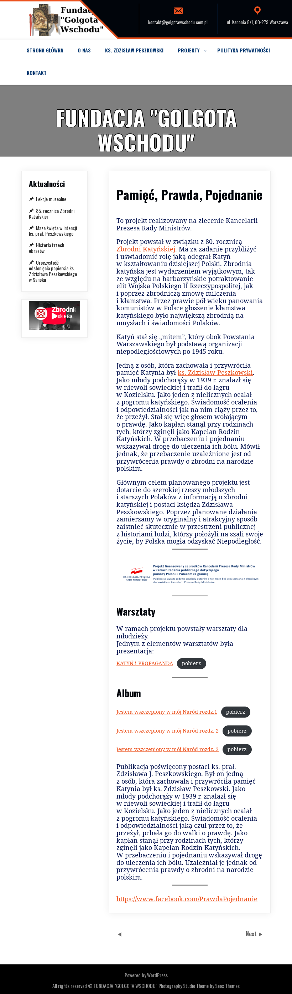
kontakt (37, 72)
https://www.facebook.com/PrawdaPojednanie (186, 898)
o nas (84, 50)
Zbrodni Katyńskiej (145, 249)
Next (252, 934)
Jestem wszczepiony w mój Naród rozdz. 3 (167, 749)
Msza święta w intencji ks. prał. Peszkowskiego (53, 230)
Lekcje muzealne (51, 199)
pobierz (191, 663)
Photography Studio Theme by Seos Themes (199, 985)
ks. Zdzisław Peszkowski (134, 50)
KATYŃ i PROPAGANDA (144, 663)
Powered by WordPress (146, 975)
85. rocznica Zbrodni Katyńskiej (51, 213)
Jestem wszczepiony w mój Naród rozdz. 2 (167, 730)
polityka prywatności (243, 50)
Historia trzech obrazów (46, 247)
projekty (188, 50)
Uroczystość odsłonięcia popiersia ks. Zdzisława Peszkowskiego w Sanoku (53, 271)
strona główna (45, 50)
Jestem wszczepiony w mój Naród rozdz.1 (166, 711)
